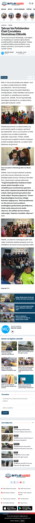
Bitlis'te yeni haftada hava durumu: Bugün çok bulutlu (8, 386)
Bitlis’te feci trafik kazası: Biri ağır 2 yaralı (21, 456)
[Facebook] (11, 482)
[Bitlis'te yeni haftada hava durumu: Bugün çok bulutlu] (9, 379)
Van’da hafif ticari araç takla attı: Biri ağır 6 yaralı (23, 464)
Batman (16, 444)
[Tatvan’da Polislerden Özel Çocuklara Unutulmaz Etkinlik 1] (17, 256)
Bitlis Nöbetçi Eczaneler (9, 488)
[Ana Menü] (32, 3)
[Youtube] (20, 482)
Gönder (5, 413)
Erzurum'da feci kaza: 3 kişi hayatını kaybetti (23, 439)
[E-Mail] (12, 331)
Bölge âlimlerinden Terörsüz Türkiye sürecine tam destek (7, 353)
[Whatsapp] (23, 482)
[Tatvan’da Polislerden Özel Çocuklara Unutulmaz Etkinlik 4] (17, 228)
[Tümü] (33, 423)
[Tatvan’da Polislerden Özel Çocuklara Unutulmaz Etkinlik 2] (17, 156)
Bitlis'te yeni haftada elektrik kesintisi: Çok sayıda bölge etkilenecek (25, 386)
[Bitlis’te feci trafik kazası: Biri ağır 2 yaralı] (26, 346)
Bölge (16, 435)
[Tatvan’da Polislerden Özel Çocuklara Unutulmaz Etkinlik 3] (17, 114)
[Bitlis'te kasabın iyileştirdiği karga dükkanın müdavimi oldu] (9, 362)
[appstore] (10, 508)
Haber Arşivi (23, 503)
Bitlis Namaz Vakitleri (9, 492)
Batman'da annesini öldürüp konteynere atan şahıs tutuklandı (23, 448)
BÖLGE (3, 9)
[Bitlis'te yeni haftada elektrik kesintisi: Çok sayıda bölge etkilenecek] (26, 379)
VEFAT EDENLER (19, 9)
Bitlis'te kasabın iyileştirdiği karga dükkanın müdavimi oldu (8, 369)
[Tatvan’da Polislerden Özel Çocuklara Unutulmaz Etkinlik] (17, 275)
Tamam (22, 520)
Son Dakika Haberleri (8, 503)
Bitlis (10, 25)
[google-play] (25, 508)
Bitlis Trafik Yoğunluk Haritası (25, 493)
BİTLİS (10, 9)
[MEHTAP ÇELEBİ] (5, 329)
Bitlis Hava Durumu (26, 488)
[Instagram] (17, 482)
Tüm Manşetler (24, 498)
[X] (14, 482)
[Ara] (30, 3)
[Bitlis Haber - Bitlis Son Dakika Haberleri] (12, 3)
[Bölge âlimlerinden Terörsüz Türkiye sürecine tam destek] (9, 346)
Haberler (3, 25)
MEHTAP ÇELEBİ (16, 328)
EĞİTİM (29, 9)
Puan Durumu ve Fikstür (9, 498)
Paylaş (5, 77)
